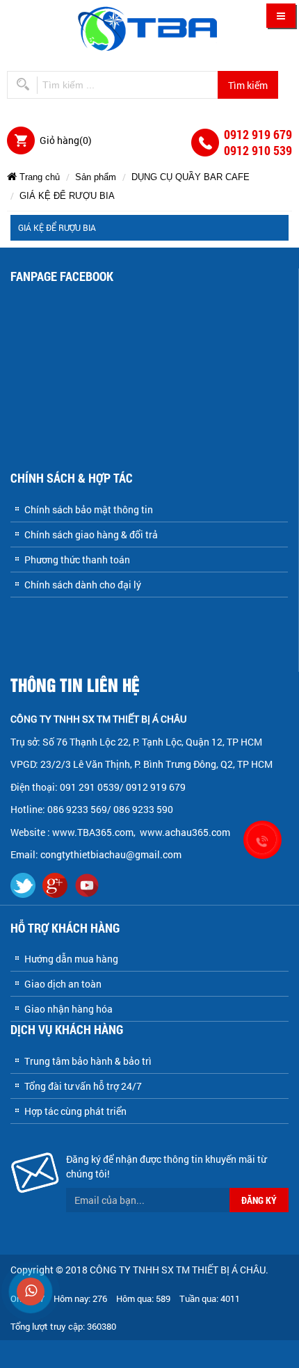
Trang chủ (38, 177)
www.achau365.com (186, 832)
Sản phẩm (95, 177)
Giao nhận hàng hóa (68, 1008)
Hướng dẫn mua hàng (71, 958)
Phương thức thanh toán (77, 559)
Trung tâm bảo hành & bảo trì (88, 1061)
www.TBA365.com (93, 832)
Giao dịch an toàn (63, 983)
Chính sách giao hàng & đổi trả (91, 534)
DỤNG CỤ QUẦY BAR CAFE (190, 177)
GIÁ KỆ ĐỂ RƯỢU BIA (67, 196)
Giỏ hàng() (66, 140)
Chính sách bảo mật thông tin (88, 509)
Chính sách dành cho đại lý (82, 584)
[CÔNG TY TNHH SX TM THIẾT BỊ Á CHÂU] (149, 27)
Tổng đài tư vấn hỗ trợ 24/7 (83, 1086)
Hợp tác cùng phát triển (75, 1111)
